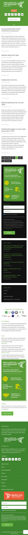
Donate (14, 10)
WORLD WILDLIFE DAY (10, 55)
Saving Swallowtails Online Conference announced (11, 30)
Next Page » (8, 160)
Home (2, 466)
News (8, 50)
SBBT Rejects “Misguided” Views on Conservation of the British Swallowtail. (13, 247)
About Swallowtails (5, 470)
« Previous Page (6, 157)
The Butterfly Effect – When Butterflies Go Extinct (12, 276)
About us (3, 473)
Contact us (3, 486)
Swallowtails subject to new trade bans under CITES (13, 130)
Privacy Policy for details (7, 228)
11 (2, 160)
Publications (4, 479)
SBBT (14, 4)
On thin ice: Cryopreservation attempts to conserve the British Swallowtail (13, 255)
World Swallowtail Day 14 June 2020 (12, 103)
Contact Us (5, 290)
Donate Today (7, 413)
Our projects (4, 476)
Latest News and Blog (8, 296)
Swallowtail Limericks (9, 80)
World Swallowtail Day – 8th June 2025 (11, 299)
